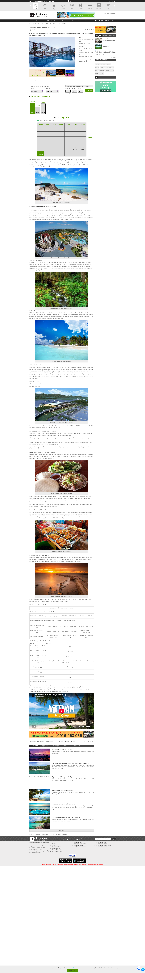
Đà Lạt (102, 67)
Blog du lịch (46, 20)
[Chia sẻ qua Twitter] (87, 30)
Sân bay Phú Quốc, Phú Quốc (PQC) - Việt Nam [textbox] (77, 86)
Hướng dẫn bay (66, 20)
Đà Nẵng (103, 64)
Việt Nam (108, 70)
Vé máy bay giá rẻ (78, 842)
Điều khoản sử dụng (56, 846)
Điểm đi (32, 84)
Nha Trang (108, 67)
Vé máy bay (37, 24)
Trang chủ (54, 842)
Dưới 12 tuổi (74, 93)
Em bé (79, 88)
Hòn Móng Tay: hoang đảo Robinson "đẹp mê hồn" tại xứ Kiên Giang (85, 45)
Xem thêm (61, 830)
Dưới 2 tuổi (80, 93)
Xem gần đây (112, 1)
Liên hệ (85, 20)
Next (114, 6)
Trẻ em (73, 88)
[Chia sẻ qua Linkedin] (86, 30)
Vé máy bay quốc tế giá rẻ (80, 843)
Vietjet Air (101, 70)
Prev (30, 6)
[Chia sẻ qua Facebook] (89, 30)
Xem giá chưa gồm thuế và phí (46, 120)
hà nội (97, 64)
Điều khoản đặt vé (56, 848)
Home (30, 24)
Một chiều (38, 81)
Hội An (101, 73)
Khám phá (38, 20)
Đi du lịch (47, 431)
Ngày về (48, 88)
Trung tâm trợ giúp (55, 20)
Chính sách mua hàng (57, 851)
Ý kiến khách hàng (76, 20)
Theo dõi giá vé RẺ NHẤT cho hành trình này (40, 96)
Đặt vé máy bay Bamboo (102, 843)
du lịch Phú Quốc (64, 165)
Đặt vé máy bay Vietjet (101, 842)
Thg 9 (90, 137)
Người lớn (67, 88)
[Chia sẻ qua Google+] (91, 30)
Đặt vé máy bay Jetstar (101, 846)
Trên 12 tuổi (67, 93)
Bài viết (53, 845)
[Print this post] (93, 30)
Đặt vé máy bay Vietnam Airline (103, 845)
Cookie (69, 968)
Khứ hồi (33, 81)
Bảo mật (74, 968)
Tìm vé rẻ (31, 20)
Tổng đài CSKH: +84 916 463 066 (104, 21)
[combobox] (45, 86)
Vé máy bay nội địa (78, 845)
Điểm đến (67, 84)
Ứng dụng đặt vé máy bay (80, 846)
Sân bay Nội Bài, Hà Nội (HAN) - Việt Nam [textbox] (41, 86)
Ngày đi (32, 88)
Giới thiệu (54, 843)
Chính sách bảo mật (56, 849)
